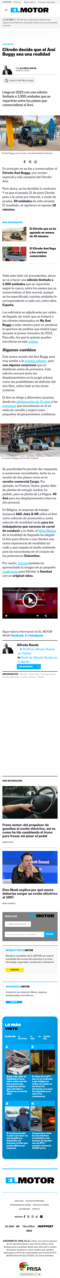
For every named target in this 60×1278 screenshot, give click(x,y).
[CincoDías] (28, 1226)
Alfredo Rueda (28, 68)
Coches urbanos (28, 677)
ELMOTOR (10, 1036)
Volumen (38, 616)
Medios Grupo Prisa (30, 1274)
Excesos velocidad (47, 2)
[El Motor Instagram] (33, 1216)
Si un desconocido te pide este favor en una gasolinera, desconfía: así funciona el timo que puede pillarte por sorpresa (17, 1140)
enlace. (33, 341)
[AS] (18, 1226)
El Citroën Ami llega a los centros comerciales (43, 252)
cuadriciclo (10, 571)
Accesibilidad (24, 1209)
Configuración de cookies (20, 1205)
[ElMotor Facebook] (24, 1217)
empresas (9, 406)
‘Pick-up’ (17, 2)
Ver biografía (25, 666)
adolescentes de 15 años (33, 402)
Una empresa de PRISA (30, 1266)
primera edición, (35, 361)
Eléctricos (8, 44)
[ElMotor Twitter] (28, 1217)
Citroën (23, 563)
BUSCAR (14, 1002)
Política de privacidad (35, 1201)
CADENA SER (46, 1037)
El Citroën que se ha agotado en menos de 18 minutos (43, 232)
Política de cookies (41, 1205)
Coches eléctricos (10, 677)
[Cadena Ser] (29, 1231)
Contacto (36, 1209)
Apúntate (14, 970)
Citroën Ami (34, 674)
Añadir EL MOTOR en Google (21, 80)
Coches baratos (48, 674)
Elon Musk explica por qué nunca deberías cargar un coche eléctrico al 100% (29, 893)
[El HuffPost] (46, 1226)
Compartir (46, 616)
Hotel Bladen (47, 531)
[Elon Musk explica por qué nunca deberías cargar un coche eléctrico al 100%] (30, 868)
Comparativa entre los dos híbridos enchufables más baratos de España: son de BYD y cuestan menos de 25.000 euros (42, 1140)
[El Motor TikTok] (37, 1216)
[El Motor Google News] (41, 1217)
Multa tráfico (30, 2)
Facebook (17, 635)
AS (39, 1036)
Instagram (36, 635)
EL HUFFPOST (22, 1037)
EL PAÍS (32, 1037)
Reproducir (30, 600)
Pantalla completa (54, 616)
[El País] (9, 1226)
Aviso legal (19, 1201)
